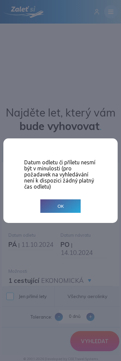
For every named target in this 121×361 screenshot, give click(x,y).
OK (60, 205)
